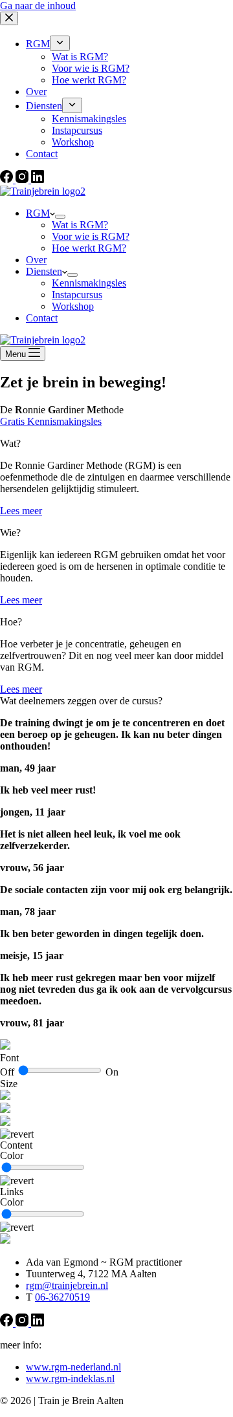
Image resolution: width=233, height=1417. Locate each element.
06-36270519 (62, 1297)
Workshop (73, 306)
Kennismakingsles (89, 282)
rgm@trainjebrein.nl (67, 1285)
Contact (42, 317)
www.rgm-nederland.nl (73, 1366)
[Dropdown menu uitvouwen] (60, 217)
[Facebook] (8, 1322)
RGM (38, 213)
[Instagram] (23, 1322)
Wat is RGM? (80, 224)
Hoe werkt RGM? (89, 248)
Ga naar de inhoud (38, 5)
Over (36, 259)
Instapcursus (77, 294)
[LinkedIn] (37, 1322)
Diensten (44, 271)
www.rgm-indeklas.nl (70, 1378)
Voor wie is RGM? (90, 236)
